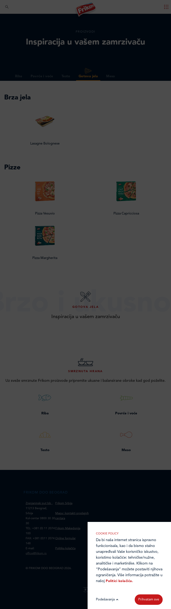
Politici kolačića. (119, 581)
